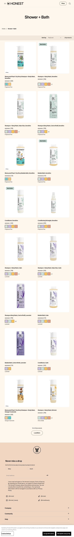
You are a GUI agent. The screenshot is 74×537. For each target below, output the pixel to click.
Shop (63, 3)
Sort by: (44, 38)
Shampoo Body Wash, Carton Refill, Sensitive (51, 126)
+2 (48, 131)
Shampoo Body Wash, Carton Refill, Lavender (18, 315)
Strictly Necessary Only (63, 533)
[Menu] (4, 3)
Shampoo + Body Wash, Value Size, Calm (49, 268)
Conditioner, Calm (43, 363)
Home (3, 29)
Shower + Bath (12, 29)
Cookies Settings (6, 533)
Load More (37, 433)
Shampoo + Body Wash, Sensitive (47, 76)
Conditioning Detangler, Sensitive (48, 220)
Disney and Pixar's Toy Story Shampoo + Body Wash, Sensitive (20, 77)
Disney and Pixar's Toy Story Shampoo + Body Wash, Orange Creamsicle (20, 411)
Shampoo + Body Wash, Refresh (47, 410)
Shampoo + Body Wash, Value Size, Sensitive (18, 126)
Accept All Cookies (49, 533)
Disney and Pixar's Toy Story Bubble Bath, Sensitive (20, 173)
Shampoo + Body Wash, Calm (13, 268)
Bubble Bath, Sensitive (44, 173)
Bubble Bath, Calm (43, 315)
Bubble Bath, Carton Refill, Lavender (15, 363)
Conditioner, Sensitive (11, 220)
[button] (69, 3)
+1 (51, 84)
